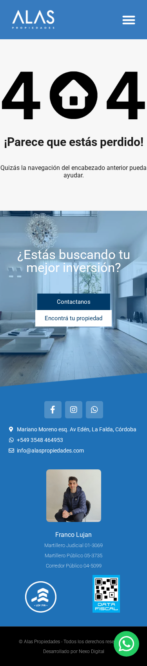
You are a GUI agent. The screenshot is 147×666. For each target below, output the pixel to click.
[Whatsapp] (94, 409)
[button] (129, 19)
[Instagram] (73, 409)
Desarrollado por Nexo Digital (73, 651)
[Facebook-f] (53, 409)
